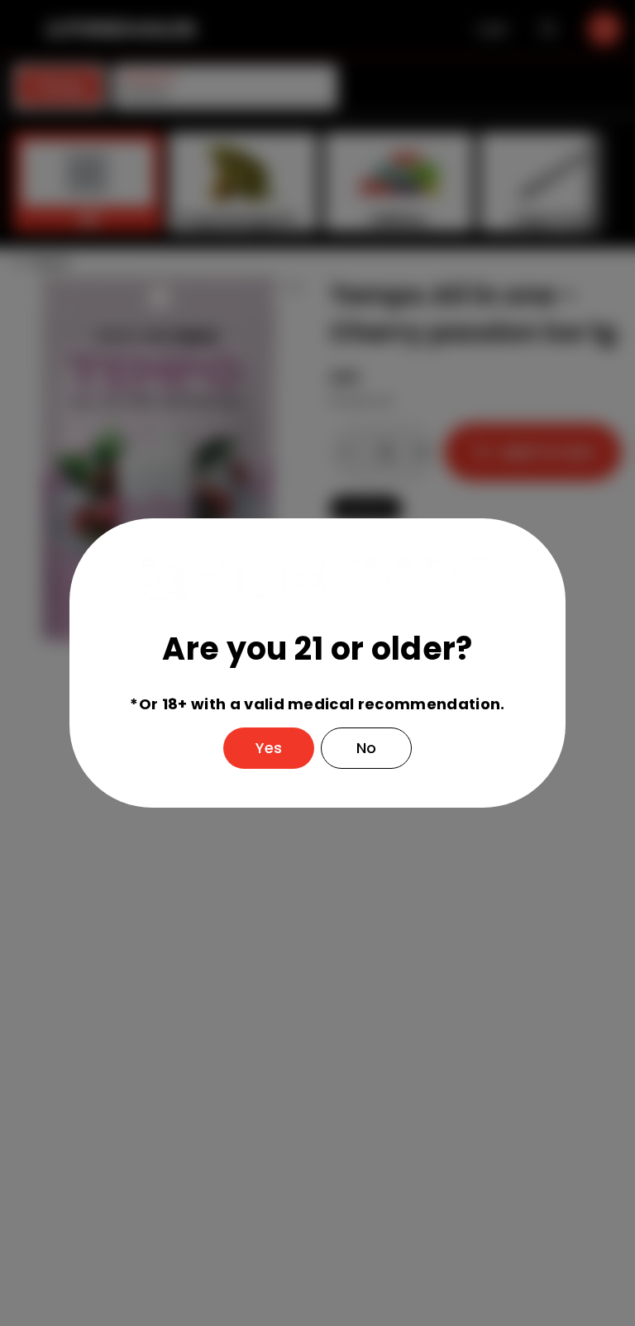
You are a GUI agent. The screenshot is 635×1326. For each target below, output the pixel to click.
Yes (268, 747)
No (366, 747)
